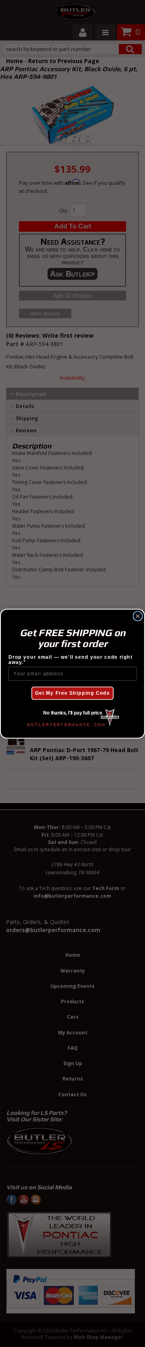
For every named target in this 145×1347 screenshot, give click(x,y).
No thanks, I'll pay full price (72, 713)
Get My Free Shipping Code (72, 693)
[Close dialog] (137, 615)
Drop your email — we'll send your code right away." (70, 659)
